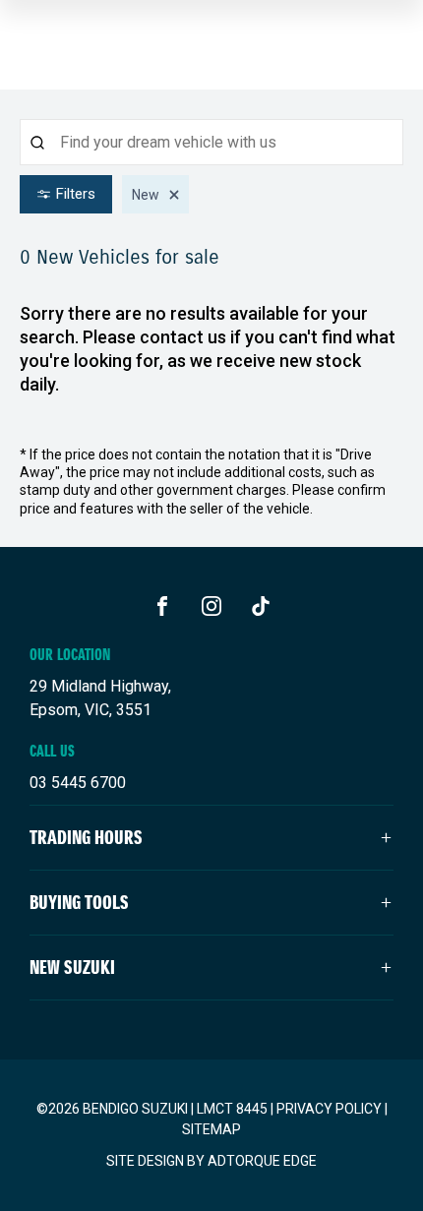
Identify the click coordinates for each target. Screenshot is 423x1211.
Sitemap (211, 1129)
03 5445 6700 (78, 782)
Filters (75, 194)
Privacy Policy (329, 1109)
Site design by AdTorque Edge (211, 1161)
